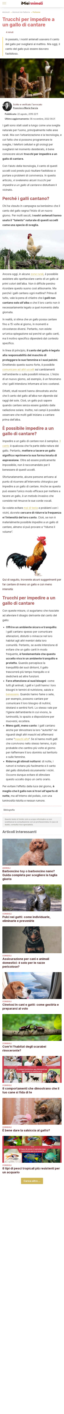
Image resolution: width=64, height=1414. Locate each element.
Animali (6, 12)
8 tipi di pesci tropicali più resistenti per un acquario (31, 1170)
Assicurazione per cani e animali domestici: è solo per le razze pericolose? (25, 962)
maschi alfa (22, 739)
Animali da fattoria (21, 12)
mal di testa (31, 507)
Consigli (7, 914)
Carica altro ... (32, 1180)
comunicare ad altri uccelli (18, 369)
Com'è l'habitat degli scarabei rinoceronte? (24, 1048)
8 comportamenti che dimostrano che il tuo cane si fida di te (30, 1090)
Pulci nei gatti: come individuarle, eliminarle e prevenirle (26, 919)
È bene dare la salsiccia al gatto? (26, 1130)
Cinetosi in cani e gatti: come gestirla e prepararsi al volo (30, 1006)
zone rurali (37, 274)
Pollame (36, 12)
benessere (12, 694)
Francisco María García (25, 108)
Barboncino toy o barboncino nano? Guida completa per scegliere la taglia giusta (29, 875)
